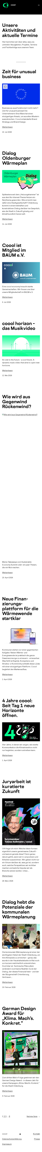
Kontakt (36, 1134)
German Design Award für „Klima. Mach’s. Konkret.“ (19, 1016)
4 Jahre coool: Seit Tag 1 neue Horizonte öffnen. (18, 708)
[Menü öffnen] (39, 5)
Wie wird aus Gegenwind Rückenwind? (16, 402)
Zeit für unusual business (19, 74)
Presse (37, 1139)
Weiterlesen (7, 127)
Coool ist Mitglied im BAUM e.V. (14, 251)
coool (13, 5)
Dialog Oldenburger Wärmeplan (16, 159)
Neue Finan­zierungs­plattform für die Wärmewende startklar (20, 609)
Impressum (7, 1144)
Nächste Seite (33, 1116)
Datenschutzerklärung (12, 1139)
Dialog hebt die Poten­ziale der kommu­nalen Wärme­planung (18, 909)
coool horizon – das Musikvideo (18, 326)
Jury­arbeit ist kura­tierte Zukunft (16, 787)
